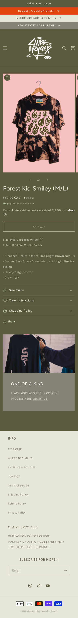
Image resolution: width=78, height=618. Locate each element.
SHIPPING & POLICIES (21, 467)
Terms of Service (18, 485)
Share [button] (11, 321)
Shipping (7, 203)
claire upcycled (33, 611)
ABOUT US (40, 398)
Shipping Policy (18, 494)
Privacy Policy (16, 512)
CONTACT (14, 476)
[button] (5, 48)
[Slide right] (47, 180)
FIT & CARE (15, 449)
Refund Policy (17, 503)
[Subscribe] (65, 570)
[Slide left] (30, 180)
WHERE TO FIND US (20, 458)
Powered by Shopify (49, 611)
